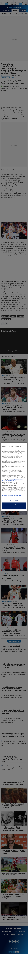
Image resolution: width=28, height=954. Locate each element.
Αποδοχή (14, 504)
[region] (14, 477)
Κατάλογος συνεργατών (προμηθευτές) (11, 495)
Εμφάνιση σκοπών (14, 500)
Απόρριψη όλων (14, 507)
